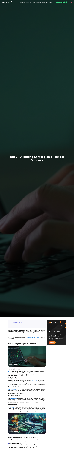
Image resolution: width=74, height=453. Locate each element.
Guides (34, 2)
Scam (31, 2)
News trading (11, 407)
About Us (50, 2)
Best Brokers (22, 2)
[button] (72, 2)
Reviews (27, 2)
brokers (10, 448)
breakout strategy (13, 398)
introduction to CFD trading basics (32, 337)
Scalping (10, 371)
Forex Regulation (45, 2)
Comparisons (38, 2)
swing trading (35, 380)
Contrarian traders (12, 389)
